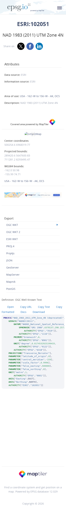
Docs (23, 312)
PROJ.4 (10, 246)
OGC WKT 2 (13, 232)
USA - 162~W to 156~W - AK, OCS (40, 96)
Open (10, 307)
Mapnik (10, 281)
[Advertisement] (33, 432)
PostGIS (10, 289)
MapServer (13, 274)
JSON (9, 260)
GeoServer (12, 267)
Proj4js (10, 253)
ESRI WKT (12, 239)
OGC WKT (12, 225)
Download (39, 312)
